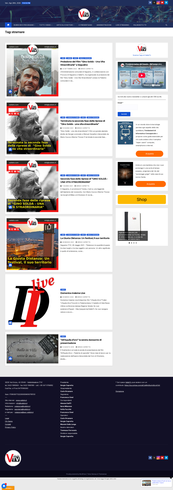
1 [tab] (129, 243)
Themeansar (103, 474)
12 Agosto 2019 (68, 347)
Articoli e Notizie (65, 25)
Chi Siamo (9, 421)
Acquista (150, 154)
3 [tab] (133, 243)
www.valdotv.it (21, 400)
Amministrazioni (104, 25)
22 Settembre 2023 (69, 68)
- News (63, 58)
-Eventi (75, 58)
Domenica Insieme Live (72, 293)
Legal (7, 418)
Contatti (8, 424)
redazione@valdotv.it (22, 406)
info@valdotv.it (21, 403)
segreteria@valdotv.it (22, 409)
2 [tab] (131, 243)
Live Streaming (122, 25)
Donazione (120, 391)
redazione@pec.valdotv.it (24, 412)
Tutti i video (45, 25)
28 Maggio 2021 (68, 242)
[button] (166, 25)
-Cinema (69, 58)
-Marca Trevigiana (85, 58)
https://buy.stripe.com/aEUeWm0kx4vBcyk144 (142, 385)
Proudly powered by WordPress (76, 474)
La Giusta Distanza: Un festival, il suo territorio (85, 238)
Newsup (94, 474)
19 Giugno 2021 (68, 128)
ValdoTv (128, 382)
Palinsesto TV (139, 25)
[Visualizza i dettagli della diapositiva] (133, 226)
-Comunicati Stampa (73, 117)
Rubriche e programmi (24, 25)
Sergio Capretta (86, 68)
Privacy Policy (10, 427)
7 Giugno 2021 (67, 186)
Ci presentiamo (85, 25)
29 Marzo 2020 (68, 297)
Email (120, 103)
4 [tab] (136, 243)
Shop (142, 199)
